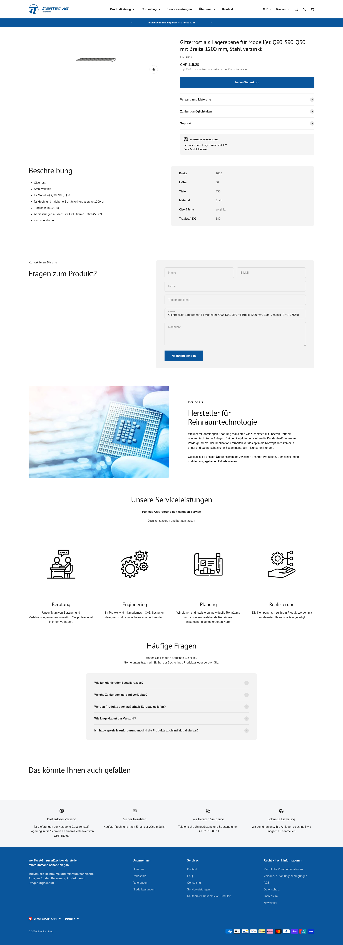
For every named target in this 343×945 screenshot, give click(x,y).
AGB (267, 882)
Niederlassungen (144, 889)
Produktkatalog (120, 9)
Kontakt (227, 9)
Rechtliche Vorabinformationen (283, 869)
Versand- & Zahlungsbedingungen (285, 876)
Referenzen (140, 882)
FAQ (190, 876)
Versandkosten (202, 69)
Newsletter (270, 902)
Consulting (149, 9)
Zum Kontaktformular (196, 149)
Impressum (271, 896)
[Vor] (211, 23)
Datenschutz (272, 889)
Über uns (205, 9)
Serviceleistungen (179, 9)
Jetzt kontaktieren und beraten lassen (171, 520)
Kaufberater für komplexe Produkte (209, 896)
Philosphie (139, 876)
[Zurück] (132, 23)
